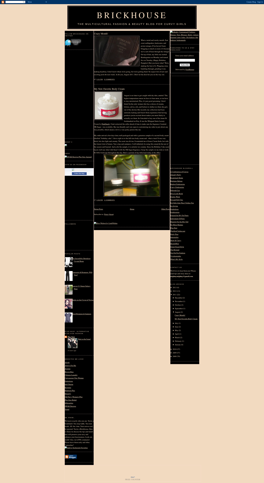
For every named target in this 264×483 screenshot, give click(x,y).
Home (132, 209)
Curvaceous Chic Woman (74, 378)
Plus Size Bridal (71, 400)
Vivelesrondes (175, 256)
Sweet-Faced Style (177, 246)
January (178, 344)
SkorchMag (174, 243)
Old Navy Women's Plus (73, 397)
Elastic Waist (175, 196)
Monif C (68, 393)
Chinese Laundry (71, 375)
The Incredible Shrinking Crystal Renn (81, 259)
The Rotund (174, 250)
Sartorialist (174, 237)
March (177, 337)
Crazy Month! (101, 33)
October (178, 305)
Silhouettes (69, 403)
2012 (175, 291)
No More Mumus (176, 224)
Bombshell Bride (176, 178)
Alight (67, 362)
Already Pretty (175, 174)
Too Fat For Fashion (177, 253)
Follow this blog (79, 173)
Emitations (69, 381)
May (176, 330)
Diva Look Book (176, 193)
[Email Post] (115, 79)
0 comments (109, 79)
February (178, 341)
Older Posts (165, 209)
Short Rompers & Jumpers (81, 314)
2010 (175, 349)
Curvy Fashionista (177, 187)
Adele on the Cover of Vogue (83, 300)
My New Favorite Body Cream (109, 88)
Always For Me (70, 365)
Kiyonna (68, 387)
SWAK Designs (70, 406)
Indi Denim (69, 384)
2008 (175, 356)
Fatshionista (174, 212)
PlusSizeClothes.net (177, 231)
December (178, 297)
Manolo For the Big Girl (179, 221)
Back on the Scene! (84, 339)
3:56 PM (100, 200)
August (177, 312)
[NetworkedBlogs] (79, 169)
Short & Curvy (175, 240)
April (177, 334)
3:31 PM (100, 79)
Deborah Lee (175, 190)
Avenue (67, 368)
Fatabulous (174, 209)
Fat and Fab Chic (176, 199)
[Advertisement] (76, 93)
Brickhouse (132, 14)
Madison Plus (70, 390)
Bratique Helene (176, 181)
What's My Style (176, 259)
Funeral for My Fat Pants (179, 215)
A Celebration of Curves (179, 171)
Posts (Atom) (109, 214)
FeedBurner (189, 69)
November (179, 301)
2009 (175, 352)
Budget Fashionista (177, 184)
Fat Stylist (174, 206)
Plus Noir (71, 337)
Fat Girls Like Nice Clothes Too (182, 203)
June (176, 326)
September (179, 308)
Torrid (67, 409)
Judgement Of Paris (177, 218)
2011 (175, 294)
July (176, 323)
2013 (175, 287)
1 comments (109, 200)
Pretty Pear (174, 234)
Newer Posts (98, 209)
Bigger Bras (69, 372)
